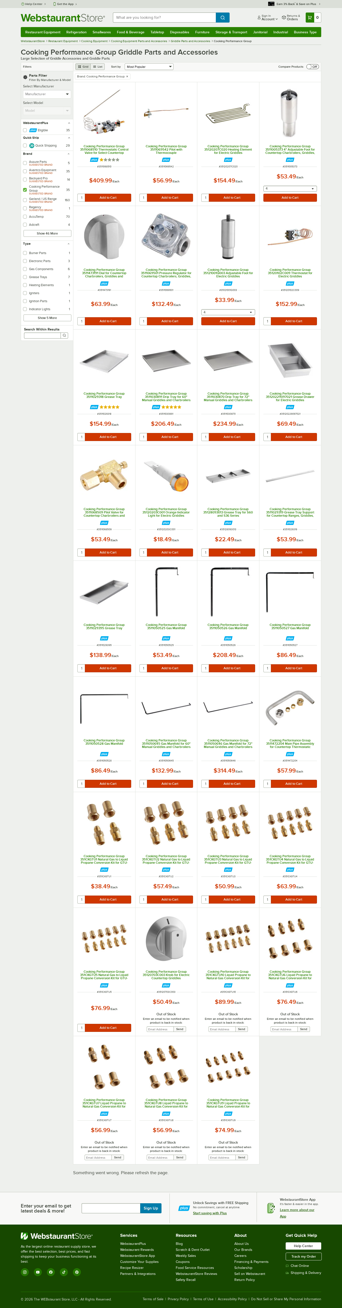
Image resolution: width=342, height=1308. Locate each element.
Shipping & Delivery (306, 1273)
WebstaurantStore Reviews (196, 1274)
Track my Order (303, 1256)
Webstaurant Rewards (137, 1250)
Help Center (34, 4)
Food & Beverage (130, 32)
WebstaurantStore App (137, 1256)
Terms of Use (203, 1299)
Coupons (183, 1262)
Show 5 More (47, 318)
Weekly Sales (186, 1256)
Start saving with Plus (210, 1213)
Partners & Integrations (138, 1274)
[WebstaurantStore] (62, 1236)
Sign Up (151, 1208)
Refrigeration (76, 32)
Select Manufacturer (38, 86)
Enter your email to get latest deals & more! (46, 1208)
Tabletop (157, 32)
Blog (179, 1244)
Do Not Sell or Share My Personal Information (286, 1299)
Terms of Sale (153, 1299)
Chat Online (300, 1266)
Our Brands (243, 1250)
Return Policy (244, 1280)
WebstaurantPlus (133, 1244)
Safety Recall (186, 1280)
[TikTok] (64, 1272)
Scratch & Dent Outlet (193, 1250)
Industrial (280, 32)
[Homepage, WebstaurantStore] (63, 18)
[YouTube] (38, 1272)
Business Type (305, 32)
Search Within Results (42, 329)
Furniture (202, 32)
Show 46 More (47, 233)
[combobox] (164, 18)
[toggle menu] (67, 94)
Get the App (65, 4)
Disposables (179, 32)
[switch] (312, 66)
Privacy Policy (178, 1299)
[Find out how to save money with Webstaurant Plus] (94, 160)
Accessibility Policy (232, 1299)
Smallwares (102, 32)
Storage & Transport (231, 32)
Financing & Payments (251, 1262)
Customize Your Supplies (139, 1262)
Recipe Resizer (132, 1268)
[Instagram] (25, 1272)
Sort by (116, 66)
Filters (27, 66)
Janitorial (260, 32)
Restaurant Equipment (42, 32)
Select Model (33, 103)
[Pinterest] (77, 1272)
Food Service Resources (195, 1268)
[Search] (64, 336)
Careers (240, 1256)
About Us (241, 1244)
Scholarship (243, 1268)
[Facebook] (51, 1272)
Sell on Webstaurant (249, 1274)
